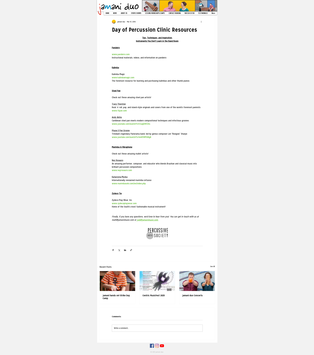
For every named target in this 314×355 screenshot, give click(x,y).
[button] (124, 13)
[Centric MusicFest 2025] (157, 281)
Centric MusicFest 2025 (154, 295)
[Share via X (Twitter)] (119, 250)
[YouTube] (162, 346)
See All (212, 266)
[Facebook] (152, 346)
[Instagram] (157, 346)
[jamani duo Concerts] (197, 281)
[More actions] (201, 21)
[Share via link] (131, 250)
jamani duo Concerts (192, 295)
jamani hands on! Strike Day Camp (116, 297)
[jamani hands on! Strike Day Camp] (117, 281)
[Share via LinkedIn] (125, 250)
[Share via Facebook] (113, 250)
